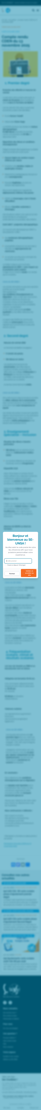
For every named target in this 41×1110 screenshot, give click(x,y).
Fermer (12, 574)
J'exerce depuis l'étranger (16, 565)
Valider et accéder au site (29, 573)
